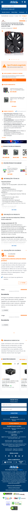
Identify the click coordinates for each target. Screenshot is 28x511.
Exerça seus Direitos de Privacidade (14, 490)
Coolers (16, 16)
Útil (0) (6, 310)
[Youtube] (15, 456)
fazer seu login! (16, 353)
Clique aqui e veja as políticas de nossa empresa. (16, 482)
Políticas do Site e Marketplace (14, 485)
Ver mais (14, 106)
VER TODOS (22, 359)
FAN (20, 16)
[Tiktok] (22, 456)
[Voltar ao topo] (14, 467)
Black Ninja (14, 12)
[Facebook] (5, 456)
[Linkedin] (19, 456)
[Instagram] (8, 456)
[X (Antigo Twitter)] (12, 456)
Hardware (21, 12)
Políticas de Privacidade (14, 487)
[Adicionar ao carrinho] (18, 363)
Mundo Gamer (6, 12)
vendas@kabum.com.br (14, 433)
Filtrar (23, 282)
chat (15, 431)
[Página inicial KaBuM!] (14, 2)
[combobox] (14, 6)
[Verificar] (7, 494)
